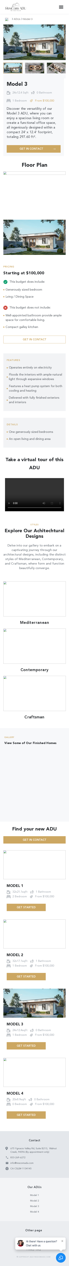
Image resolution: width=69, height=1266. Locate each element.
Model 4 (15, 1093)
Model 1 (15, 886)
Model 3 (15, 1024)
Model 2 (15, 955)
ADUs (17, 19)
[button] (61, 6)
